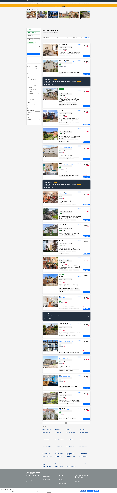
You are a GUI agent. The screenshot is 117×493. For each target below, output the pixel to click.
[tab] (30, 43)
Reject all (90, 490)
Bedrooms (29, 114)
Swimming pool (32, 85)
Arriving (28, 45)
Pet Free (31, 99)
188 (81, 37)
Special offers (32, 79)
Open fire (31, 91)
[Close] (88, 81)
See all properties (87, 9)
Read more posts (77, 481)
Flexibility (35, 49)
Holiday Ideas (83, 3)
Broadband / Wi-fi (33, 89)
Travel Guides (88, 3)
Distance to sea (29, 112)
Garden (31, 87)
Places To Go (75, 3)
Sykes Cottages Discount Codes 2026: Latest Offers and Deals (81, 476)
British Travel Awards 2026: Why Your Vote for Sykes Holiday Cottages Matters (82, 479)
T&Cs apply (63, 6)
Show (55, 37)
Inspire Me (60, 484)
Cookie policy (61, 476)
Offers (79, 3)
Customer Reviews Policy (63, 480)
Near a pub (32, 104)
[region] (58, 490)
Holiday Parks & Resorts (70, 3)
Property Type (29, 117)
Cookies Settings (83, 490)
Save (79, 44)
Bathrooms (29, 119)
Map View (87, 37)
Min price (28, 66)
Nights (28, 49)
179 (71, 37)
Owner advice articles (62, 483)
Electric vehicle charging (34, 93)
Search (33, 53)
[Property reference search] (37, 3)
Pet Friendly (32, 97)
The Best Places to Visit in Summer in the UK (81, 477)
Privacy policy (61, 475)
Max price (36, 66)
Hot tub (31, 83)
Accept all (96, 490)
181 (76, 37)
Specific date (30, 42)
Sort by (44, 37)
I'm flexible (37, 42)
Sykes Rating (29, 121)
